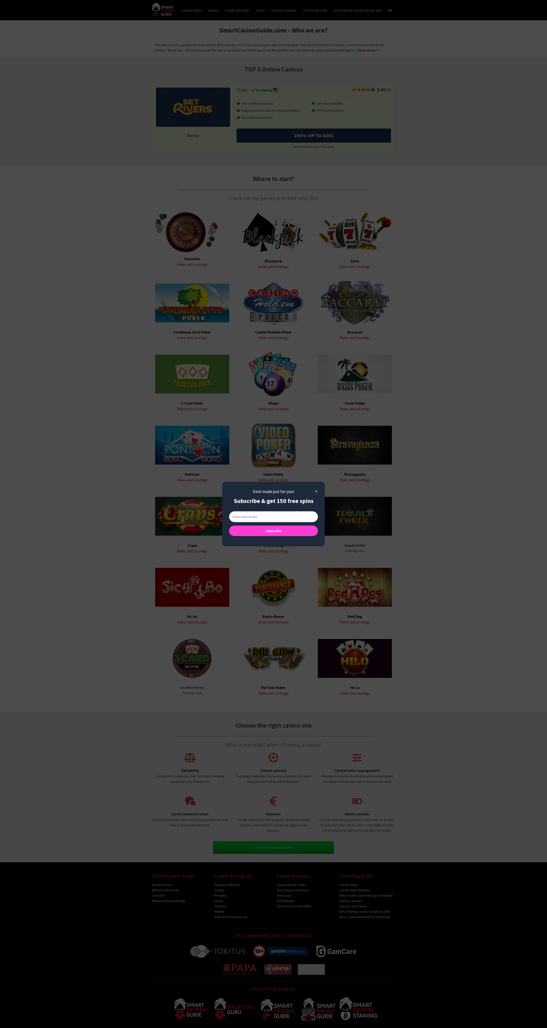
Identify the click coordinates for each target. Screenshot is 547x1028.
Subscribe (273, 531)
